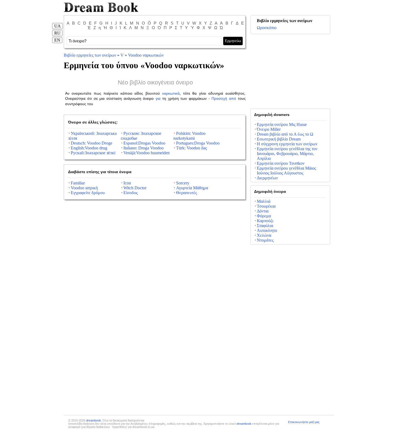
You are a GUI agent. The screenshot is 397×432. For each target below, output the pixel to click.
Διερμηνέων (267, 178)
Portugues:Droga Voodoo (198, 143)
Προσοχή (219, 98)
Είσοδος (130, 192)
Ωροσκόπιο (267, 27)
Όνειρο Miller (269, 129)
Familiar (78, 183)
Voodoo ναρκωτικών (146, 55)
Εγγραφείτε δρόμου (88, 192)
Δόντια (262, 211)
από (232, 98)
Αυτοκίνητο (267, 230)
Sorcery (182, 183)
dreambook (93, 420)
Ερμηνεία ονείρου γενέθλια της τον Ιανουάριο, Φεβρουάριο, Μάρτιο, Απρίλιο (287, 153)
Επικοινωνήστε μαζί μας (303, 422)
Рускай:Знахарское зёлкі (93, 152)
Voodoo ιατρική (84, 188)
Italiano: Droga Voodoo (143, 148)
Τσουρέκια (266, 206)
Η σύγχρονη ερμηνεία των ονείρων (287, 144)
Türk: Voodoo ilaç (191, 148)
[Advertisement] (290, 71)
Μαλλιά (263, 201)
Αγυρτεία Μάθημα (192, 188)
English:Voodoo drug (89, 148)
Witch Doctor (134, 188)
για (158, 98)
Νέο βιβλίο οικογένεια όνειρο (155, 82)
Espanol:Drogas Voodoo (144, 143)
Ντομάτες (265, 240)
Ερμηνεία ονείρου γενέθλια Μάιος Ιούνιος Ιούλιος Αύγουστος (286, 170)
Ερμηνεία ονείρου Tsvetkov (281, 163)
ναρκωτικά (171, 93)
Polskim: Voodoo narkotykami (189, 135)
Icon (127, 183)
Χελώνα (264, 235)
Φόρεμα (264, 216)
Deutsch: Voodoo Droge (91, 143)
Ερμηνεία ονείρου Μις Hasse (282, 124)
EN (57, 40)
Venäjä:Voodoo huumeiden (146, 152)
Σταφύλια (265, 225)
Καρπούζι (265, 220)
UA (57, 26)
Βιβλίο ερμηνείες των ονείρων (90, 55)
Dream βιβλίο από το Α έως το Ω (285, 134)
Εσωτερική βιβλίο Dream (279, 139)
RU (57, 33)
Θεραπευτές (186, 192)
